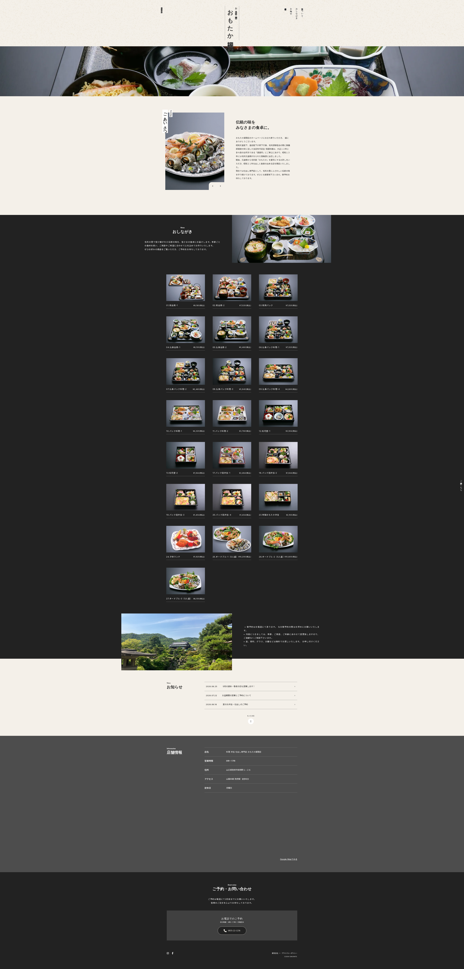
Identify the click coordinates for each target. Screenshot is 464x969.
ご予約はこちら (461, 484)
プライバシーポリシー (289, 953)
